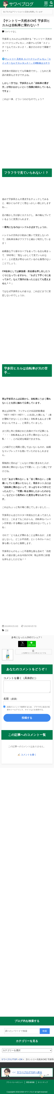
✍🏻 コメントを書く (27, 754)
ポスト (22, 645)
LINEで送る (31, 645)
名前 (10, 698)
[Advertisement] (27, 133)
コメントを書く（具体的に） (20, 678)
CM (6, 630)
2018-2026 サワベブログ (25, 1092)
